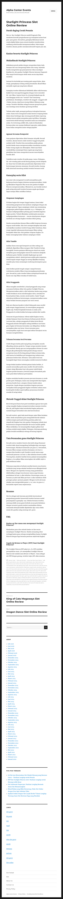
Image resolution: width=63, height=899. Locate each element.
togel (8, 825)
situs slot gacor (11, 839)
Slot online (9, 862)
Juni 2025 (11, 671)
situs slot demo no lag (18, 579)
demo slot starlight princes (39, 572)
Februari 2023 (12, 736)
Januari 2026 (12, 655)
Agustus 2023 (12, 722)
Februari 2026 (12, 653)
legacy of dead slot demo (24, 577)
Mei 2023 (11, 729)
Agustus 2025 (12, 667)
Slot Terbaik (10, 873)
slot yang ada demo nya (22, 581)
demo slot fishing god (41, 569)
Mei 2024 (11, 701)
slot (7, 821)
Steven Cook (12, 560)
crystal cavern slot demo (35, 567)
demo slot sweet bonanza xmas (24, 574)
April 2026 (11, 651)
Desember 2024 (13, 685)
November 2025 (13, 660)
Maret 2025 (12, 678)
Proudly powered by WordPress (35, 894)
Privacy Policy (10, 889)
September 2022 (13, 748)
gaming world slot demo (31, 576)
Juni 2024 (11, 699)
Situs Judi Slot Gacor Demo (34, 560)
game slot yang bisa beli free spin (15, 576)
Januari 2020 (12, 759)
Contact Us (10, 885)
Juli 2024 (11, 697)
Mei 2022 (11, 750)
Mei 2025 (11, 674)
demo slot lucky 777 (35, 570)
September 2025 (13, 664)
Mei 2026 (11, 648)
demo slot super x (11, 574)
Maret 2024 (12, 706)
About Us (9, 881)
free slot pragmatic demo (40, 574)
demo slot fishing (30, 569)
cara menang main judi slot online (38, 565)
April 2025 (11, 676)
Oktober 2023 (12, 718)
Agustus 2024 (12, 694)
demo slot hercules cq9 (12, 570)
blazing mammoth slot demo (32, 563)
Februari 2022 (12, 757)
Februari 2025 (12, 681)
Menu (53, 11)
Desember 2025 (13, 658)
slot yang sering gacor (35, 581)
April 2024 (11, 704)
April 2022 (11, 752)
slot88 (8, 835)
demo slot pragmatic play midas (23, 572)
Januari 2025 (12, 683)
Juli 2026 (11, 644)
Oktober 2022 (12, 745)
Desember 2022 (13, 741)
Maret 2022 (12, 754)
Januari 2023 (12, 738)
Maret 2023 (11, 734)
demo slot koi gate (24, 570)
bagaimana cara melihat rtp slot (15, 563)
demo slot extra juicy (19, 569)
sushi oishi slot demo (22, 582)
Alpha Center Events (18, 10)
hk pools (9, 816)
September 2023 (13, 720)
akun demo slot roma (38, 562)
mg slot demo (35, 577)
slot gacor (9, 812)
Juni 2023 (11, 727)
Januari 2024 (12, 711)
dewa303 (9, 849)
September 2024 (13, 692)
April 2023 (11, 731)
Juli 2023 (11, 724)
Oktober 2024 (12, 690)
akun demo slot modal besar (24, 562)
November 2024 (13, 688)
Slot (7, 830)
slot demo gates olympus (31, 579)
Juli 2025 (11, 669)
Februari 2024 (12, 708)
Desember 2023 (13, 713)
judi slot (9, 853)
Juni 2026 (11, 646)
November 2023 (13, 715)
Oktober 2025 (12, 662)
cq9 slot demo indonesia (22, 567)
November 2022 (13, 743)
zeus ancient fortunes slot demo (20, 584)
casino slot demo (10, 567)
